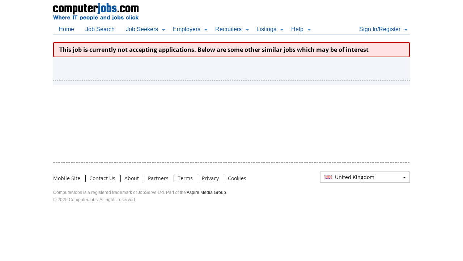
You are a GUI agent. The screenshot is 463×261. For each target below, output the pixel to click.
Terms (185, 178)
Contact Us (102, 178)
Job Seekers (142, 29)
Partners (158, 178)
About (131, 178)
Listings (266, 29)
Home (66, 29)
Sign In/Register (379, 29)
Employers (186, 29)
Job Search (100, 29)
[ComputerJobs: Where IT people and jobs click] (96, 4)
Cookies (237, 178)
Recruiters (228, 29)
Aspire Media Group (206, 192)
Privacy (210, 178)
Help (297, 29)
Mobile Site (66, 178)
